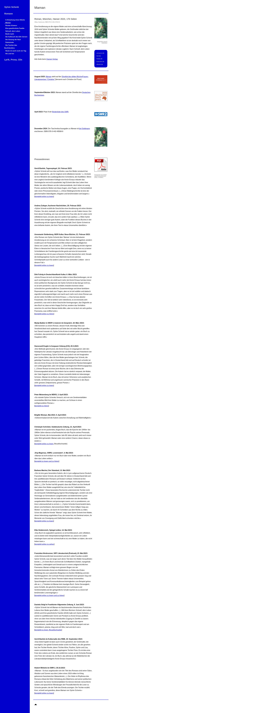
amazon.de (100, 53)
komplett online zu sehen (44, 544)
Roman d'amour (11, 25)
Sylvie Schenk (11, 7)
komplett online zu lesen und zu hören (49, 595)
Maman (8, 22)
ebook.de (100, 64)
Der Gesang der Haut (13, 39)
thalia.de (99, 59)
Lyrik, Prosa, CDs (13, 59)
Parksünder (9, 42)
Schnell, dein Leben (12, 31)
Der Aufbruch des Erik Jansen (16, 37)
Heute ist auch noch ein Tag (15, 51)
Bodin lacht (9, 34)
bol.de (99, 56)
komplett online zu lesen (44, 196)
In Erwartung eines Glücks (15, 20)
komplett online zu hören (44, 314)
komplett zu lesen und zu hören (47, 461)
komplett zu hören (41, 406)
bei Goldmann (84, 128)
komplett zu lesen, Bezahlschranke (48, 630)
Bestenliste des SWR (60, 112)
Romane (8, 13)
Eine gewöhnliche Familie (14, 28)
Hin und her (9, 53)
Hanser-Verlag (52, 59)
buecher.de (100, 61)
